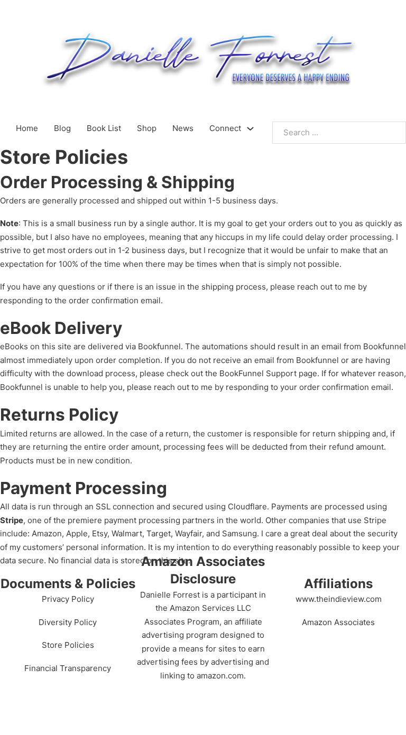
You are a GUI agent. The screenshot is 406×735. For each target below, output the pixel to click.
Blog (62, 128)
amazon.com (220, 676)
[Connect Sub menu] (250, 129)
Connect (225, 128)
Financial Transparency (67, 668)
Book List (104, 128)
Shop (146, 128)
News (182, 128)
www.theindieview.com (339, 599)
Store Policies (68, 645)
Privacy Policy (68, 599)
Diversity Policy (68, 622)
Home (27, 128)
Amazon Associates (338, 622)
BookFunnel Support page (268, 373)
